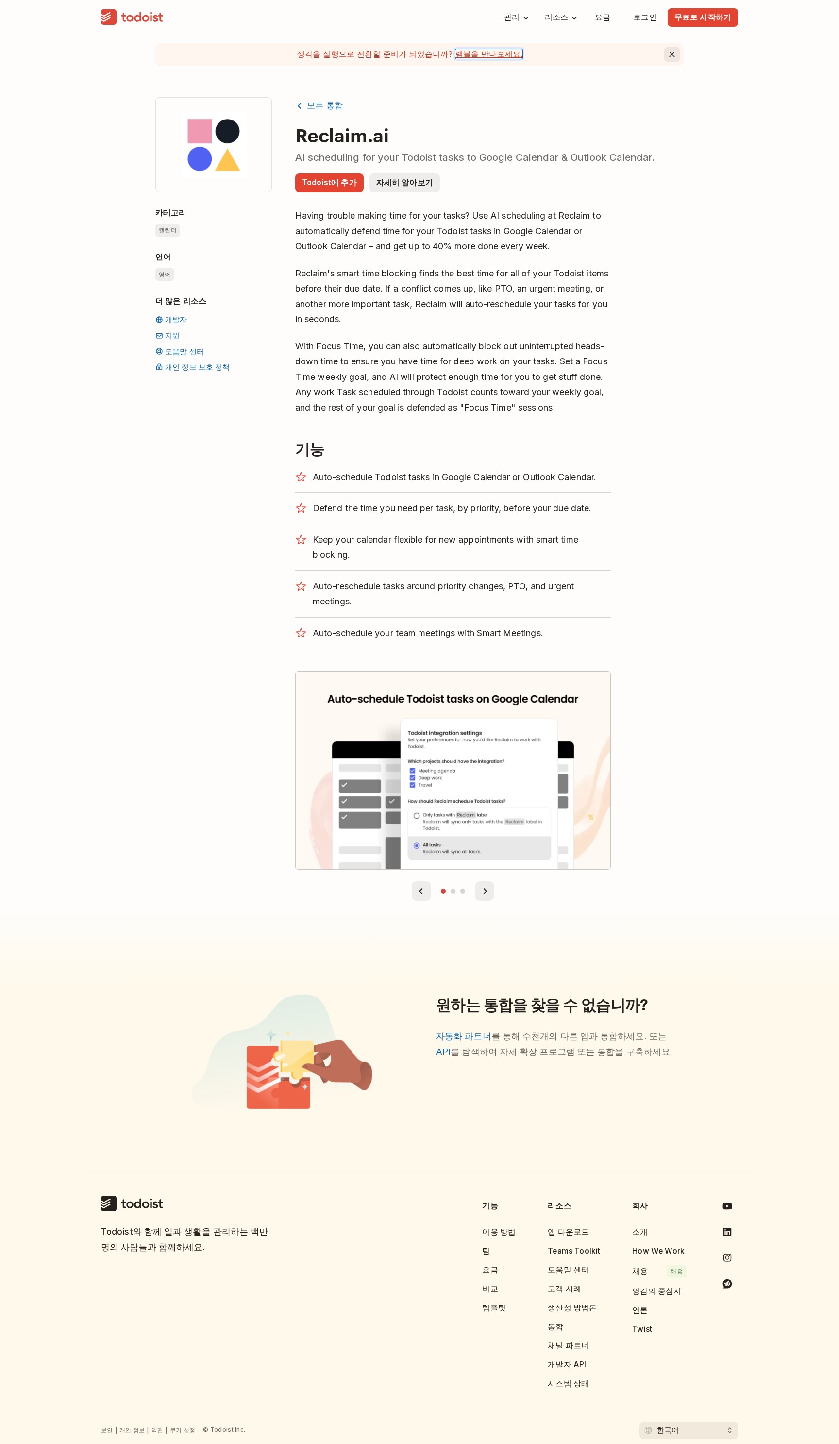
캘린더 (168, 230)
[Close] (672, 54)
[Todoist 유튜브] (727, 1208)
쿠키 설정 (183, 1430)
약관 (157, 1430)
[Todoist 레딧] (727, 1285)
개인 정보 (132, 1430)
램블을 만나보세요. (489, 54)
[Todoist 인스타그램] (727, 1259)
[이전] (421, 891)
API (443, 1052)
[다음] (484, 891)
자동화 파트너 (463, 1036)
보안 (107, 1430)
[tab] (443, 891)
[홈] (132, 17)
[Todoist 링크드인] (727, 1233)
